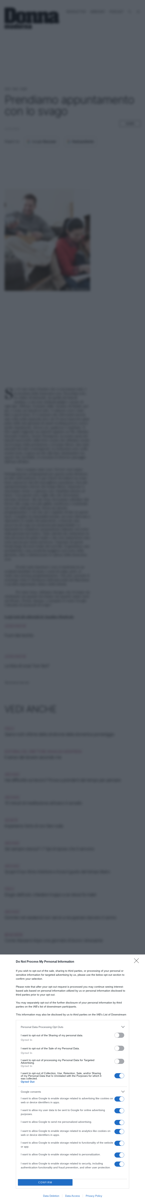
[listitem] (72, 1027)
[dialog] (72, 1078)
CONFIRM (45, 1182)
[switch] (119, 1035)
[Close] (137, 961)
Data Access (72, 1195)
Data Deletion (51, 1195)
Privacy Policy (94, 1195)
